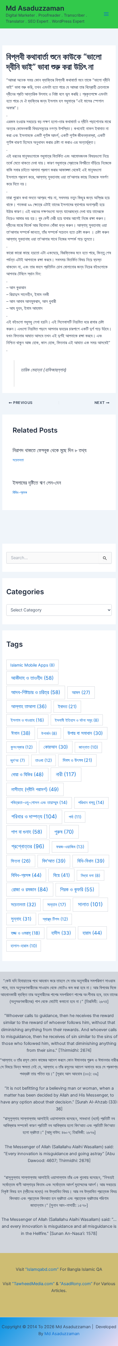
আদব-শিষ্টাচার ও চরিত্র (35, 692)
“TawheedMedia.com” (33, 1283)
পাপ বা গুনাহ (26, 832)
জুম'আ (17, 760)
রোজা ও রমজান (29, 889)
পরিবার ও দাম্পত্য (34, 816)
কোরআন (56, 747)
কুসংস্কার (22, 747)
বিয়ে (61, 875)
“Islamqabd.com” (42, 1269)
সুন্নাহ (21, 919)
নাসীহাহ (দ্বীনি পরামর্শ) (35, 789)
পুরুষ (64, 832)
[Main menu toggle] (106, 14)
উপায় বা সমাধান (85, 733)
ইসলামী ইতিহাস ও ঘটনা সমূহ (77, 720)
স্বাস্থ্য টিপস (55, 919)
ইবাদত (67, 706)
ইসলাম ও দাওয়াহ (27, 720)
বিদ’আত (54, 861)
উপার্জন (49, 733)
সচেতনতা (18, 460)
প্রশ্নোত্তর (27, 846)
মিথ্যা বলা (90, 875)
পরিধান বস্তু (91, 802)
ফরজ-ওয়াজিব (70, 846)
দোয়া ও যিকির (27, 774)
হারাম (92, 933)
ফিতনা (21, 861)
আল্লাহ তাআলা (29, 706)
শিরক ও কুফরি (77, 889)
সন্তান (56, 904)
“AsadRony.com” (76, 1283)
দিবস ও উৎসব (77, 760)
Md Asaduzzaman (35, 8)
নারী (66, 774)
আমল (81, 692)
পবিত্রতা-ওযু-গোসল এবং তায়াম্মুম (39, 802)
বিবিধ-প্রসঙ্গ (20, 492)
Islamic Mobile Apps (32, 665)
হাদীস (61, 933)
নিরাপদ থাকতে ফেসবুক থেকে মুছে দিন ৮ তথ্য (49, 450)
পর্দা (75, 817)
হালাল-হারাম (24, 945)
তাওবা (43, 760)
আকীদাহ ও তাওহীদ (32, 678)
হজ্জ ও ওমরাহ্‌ (25, 933)
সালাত (90, 904)
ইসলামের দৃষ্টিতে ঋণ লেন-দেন (37, 482)
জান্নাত (88, 747)
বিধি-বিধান (91, 861)
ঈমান (20, 733)
